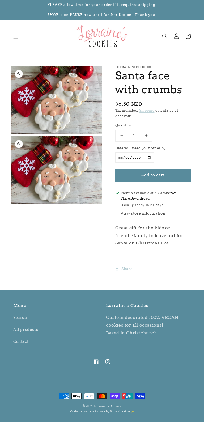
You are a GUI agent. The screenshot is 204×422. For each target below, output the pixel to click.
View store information (143, 213)
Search (20, 317)
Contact (20, 341)
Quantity (123, 125)
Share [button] (127, 269)
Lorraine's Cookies (107, 406)
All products (25, 329)
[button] (16, 36)
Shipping (147, 110)
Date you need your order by (140, 148)
